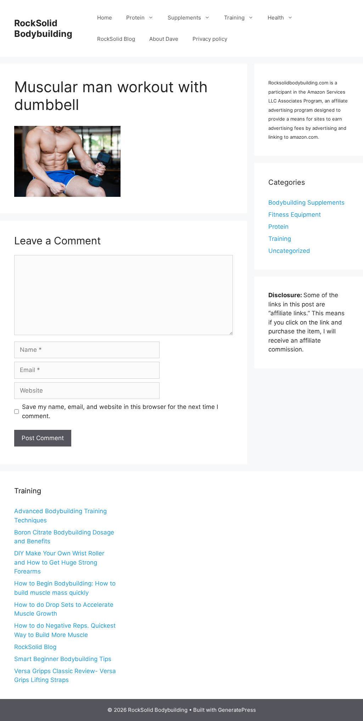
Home (104, 17)
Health (276, 17)
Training (234, 17)
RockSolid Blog (116, 38)
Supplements (184, 17)
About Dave (163, 38)
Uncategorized (289, 250)
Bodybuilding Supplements (306, 202)
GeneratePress (237, 709)
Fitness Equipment (294, 214)
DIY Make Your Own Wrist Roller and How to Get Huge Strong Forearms (59, 562)
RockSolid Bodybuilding (43, 28)
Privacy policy (209, 38)
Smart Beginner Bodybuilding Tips (62, 658)
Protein (135, 17)
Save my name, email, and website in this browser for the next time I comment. (120, 411)
